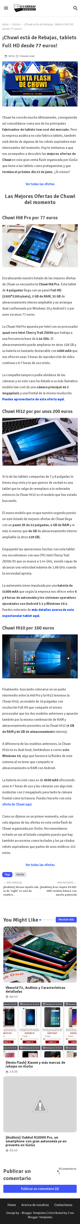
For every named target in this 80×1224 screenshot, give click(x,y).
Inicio (5, 24)
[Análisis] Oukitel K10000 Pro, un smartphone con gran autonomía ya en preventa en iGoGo (36, 1141)
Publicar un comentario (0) (40, 1189)
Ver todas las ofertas (40, 184)
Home (12, 1205)
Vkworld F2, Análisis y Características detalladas (35, 990)
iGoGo (16, 24)
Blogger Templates (34, 1213)
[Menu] (6, 8)
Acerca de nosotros (35, 1205)
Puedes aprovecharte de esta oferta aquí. (33, 399)
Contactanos (63, 1205)
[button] (75, 8)
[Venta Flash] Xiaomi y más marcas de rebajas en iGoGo (35, 1064)
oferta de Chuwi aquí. (17, 804)
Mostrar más (66, 919)
